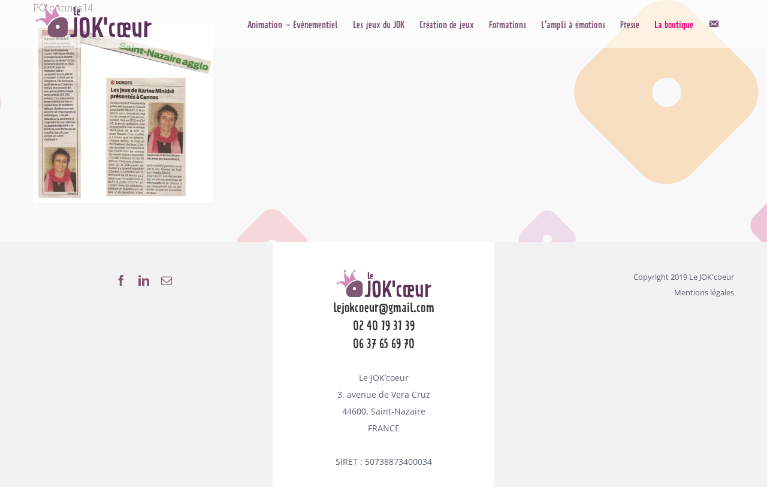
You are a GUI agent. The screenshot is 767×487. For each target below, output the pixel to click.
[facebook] (121, 280)
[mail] (166, 280)
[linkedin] (143, 280)
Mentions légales (704, 292)
